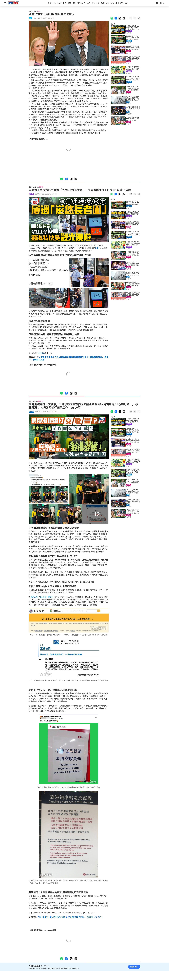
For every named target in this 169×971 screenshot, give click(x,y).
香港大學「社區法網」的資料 (42, 597)
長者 (97, 248)
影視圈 (128, 51)
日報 (34, 11)
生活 (34, 187)
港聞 (34, 401)
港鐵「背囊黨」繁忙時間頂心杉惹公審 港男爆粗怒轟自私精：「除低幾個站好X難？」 (70, 917)
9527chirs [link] (41, 353)
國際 (38, 11)
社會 (128, 101)
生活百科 (129, 31)
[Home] (13, 3)
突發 (128, 112)
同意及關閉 (133, 967)
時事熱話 (129, 41)
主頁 (30, 11)
